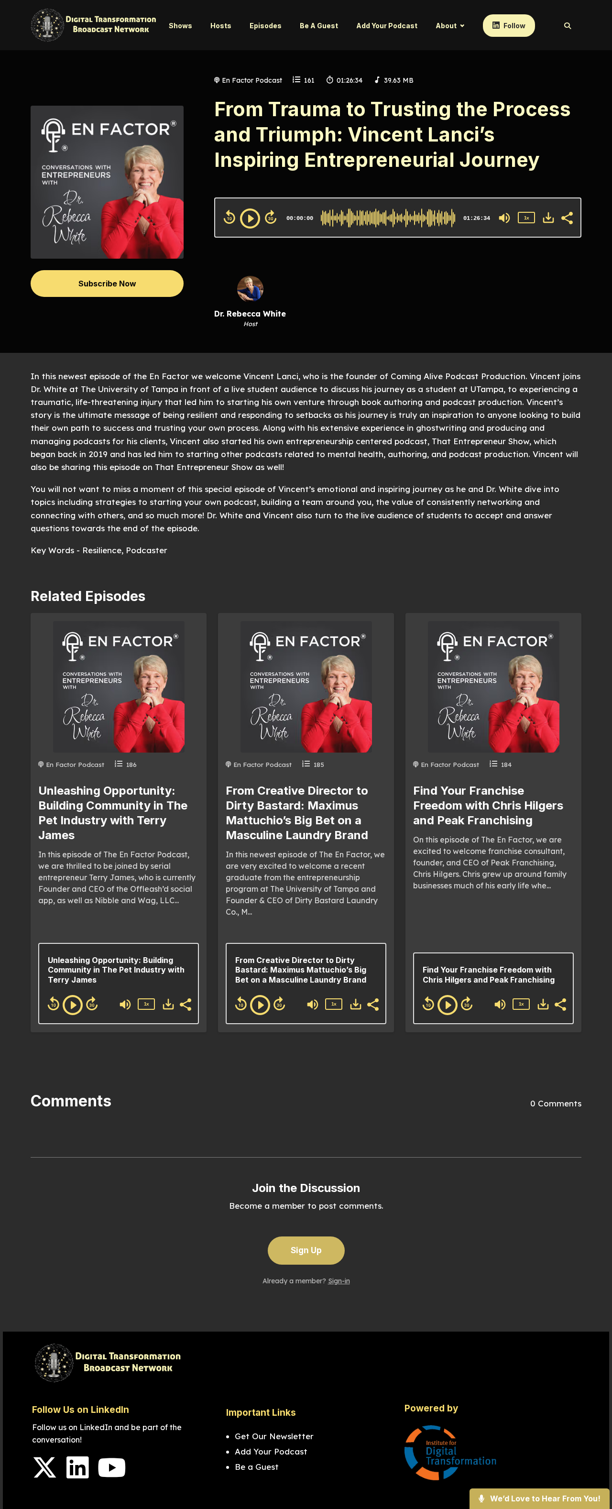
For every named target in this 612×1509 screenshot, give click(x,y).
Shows (180, 26)
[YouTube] (112, 1474)
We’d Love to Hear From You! (544, 1498)
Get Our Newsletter (275, 1436)
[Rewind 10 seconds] (229, 217)
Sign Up (306, 1250)
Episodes (266, 26)
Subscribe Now (107, 283)
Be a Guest (319, 26)
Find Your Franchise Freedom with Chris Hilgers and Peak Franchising (488, 805)
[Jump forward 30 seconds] (270, 217)
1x (526, 217)
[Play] (250, 218)
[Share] (566, 217)
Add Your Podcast (386, 26)
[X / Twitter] (44, 1474)
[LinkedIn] (77, 1474)
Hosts (220, 26)
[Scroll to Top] (589, 1463)
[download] (548, 217)
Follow (513, 26)
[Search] (563, 26)
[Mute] (504, 218)
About (446, 26)
